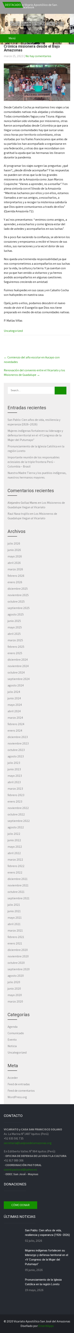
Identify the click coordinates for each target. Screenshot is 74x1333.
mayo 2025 (15, 627)
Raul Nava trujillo (19, 514)
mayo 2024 (15, 705)
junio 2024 (14, 698)
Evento (12, 1040)
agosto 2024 (16, 685)
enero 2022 (15, 872)
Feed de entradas (19, 1084)
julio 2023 (14, 763)
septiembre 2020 (19, 969)
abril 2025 (14, 634)
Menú (12, 38)
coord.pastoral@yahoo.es (20, 1170)
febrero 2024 (16, 724)
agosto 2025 (16, 614)
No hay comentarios (38, 56)
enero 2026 (15, 582)
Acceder (13, 1078)
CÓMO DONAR (20, 1205)
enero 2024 (15, 731)
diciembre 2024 (18, 660)
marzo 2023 (15, 789)
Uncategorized (13, 331)
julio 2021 (14, 905)
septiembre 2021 (18, 898)
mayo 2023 (15, 776)
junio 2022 (14, 840)
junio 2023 (14, 769)
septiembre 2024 (19, 679)
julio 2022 (14, 834)
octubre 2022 (16, 814)
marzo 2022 (15, 860)
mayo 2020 (15, 995)
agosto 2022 (16, 827)
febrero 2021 (16, 937)
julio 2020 (14, 982)
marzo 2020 (15, 1001)
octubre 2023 (16, 750)
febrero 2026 (16, 576)
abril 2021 (14, 924)
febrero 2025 (16, 647)
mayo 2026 (15, 556)
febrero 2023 (16, 795)
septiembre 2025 (19, 608)
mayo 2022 (15, 847)
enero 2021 (15, 943)
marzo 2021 (15, 930)
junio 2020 (14, 989)
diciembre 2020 (18, 950)
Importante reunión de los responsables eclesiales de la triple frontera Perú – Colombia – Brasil (34, 461)
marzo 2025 (15, 640)
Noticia (12, 1046)
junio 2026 (14, 550)
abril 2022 (14, 853)
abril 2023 (14, 782)
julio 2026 (14, 543)
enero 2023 (15, 801)
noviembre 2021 (18, 885)
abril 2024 (14, 711)
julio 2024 (14, 692)
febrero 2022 (16, 866)
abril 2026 (14, 563)
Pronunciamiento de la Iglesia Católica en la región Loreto (43, 1282)
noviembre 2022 (18, 808)
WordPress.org (17, 1097)
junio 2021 (14, 911)
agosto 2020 (16, 976)
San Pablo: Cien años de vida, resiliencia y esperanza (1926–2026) (47, 1233)
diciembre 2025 (18, 589)
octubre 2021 (16, 892)
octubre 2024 (16, 672)
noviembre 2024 (18, 666)
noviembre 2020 (18, 956)
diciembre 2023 (18, 737)
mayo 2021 (15, 918)
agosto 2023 (16, 756)
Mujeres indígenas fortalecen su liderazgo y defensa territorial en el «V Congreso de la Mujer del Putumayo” (35, 435)
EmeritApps (46, 1326)
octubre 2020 (16, 963)
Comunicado (16, 1033)
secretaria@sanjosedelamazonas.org (28, 1143)
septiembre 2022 (19, 821)
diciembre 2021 (18, 879)
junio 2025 (14, 621)
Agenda (12, 1027)
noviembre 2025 (18, 595)
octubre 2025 (16, 602)
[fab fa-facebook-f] (38, 7)
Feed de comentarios (21, 1091)
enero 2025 (15, 653)
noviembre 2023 (18, 743)
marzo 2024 (15, 718)
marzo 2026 (15, 569)
